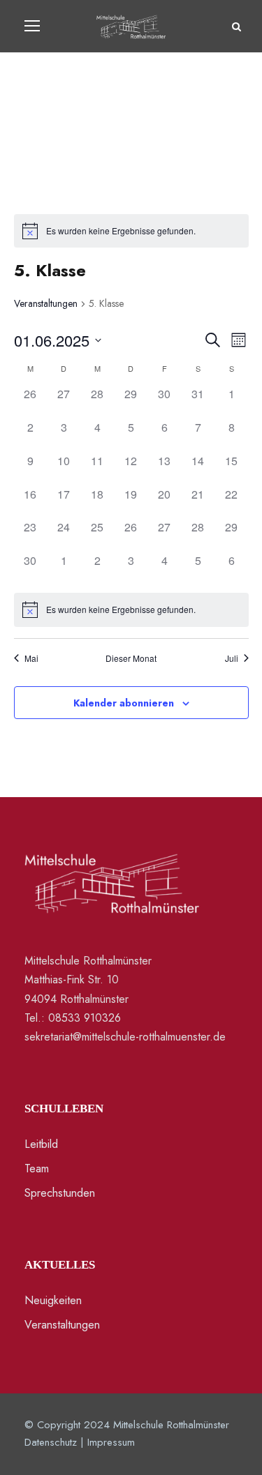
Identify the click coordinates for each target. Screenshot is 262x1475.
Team (36, 1168)
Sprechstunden (59, 1193)
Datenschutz (50, 1442)
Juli (231, 658)
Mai (31, 658)
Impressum (111, 1442)
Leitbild (41, 1144)
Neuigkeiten (53, 1300)
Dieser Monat (131, 658)
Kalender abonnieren (123, 703)
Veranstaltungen (46, 303)
